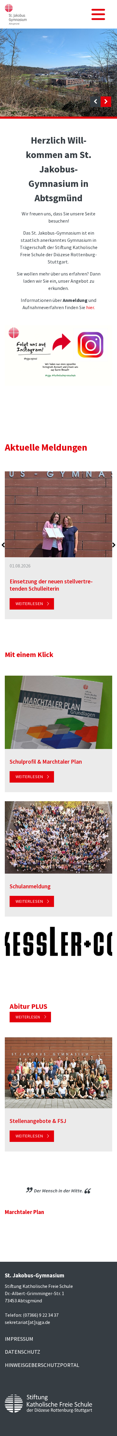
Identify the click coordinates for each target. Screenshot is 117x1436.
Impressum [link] (19, 1338)
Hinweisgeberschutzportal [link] (42, 1364)
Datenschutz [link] (22, 1351)
